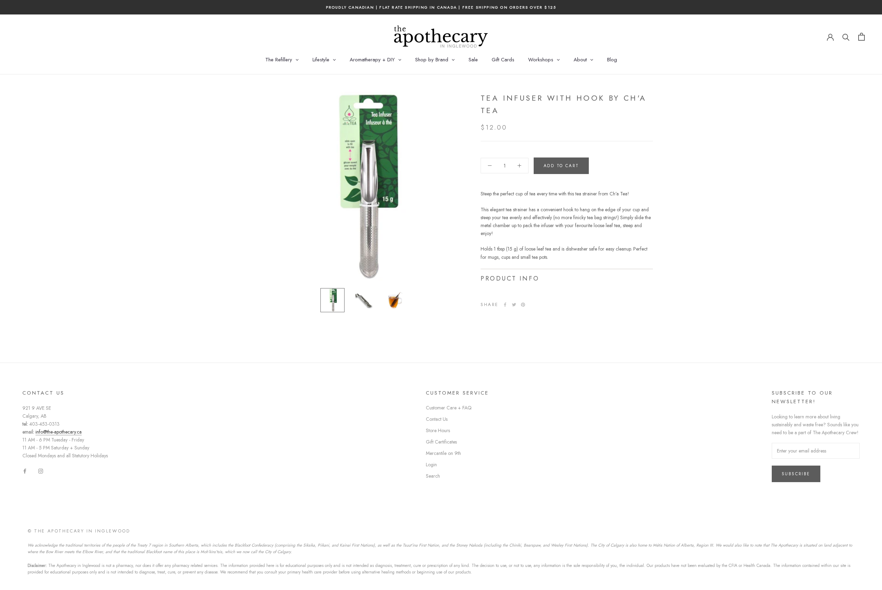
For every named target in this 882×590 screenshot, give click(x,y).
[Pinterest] (523, 305)
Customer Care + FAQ (449, 407)
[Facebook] (505, 305)
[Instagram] (40, 471)
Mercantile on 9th (443, 453)
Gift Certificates (441, 441)
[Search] (846, 36)
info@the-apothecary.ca (58, 431)
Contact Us (437, 419)
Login (431, 464)
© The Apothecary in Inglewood (79, 531)
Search (433, 475)
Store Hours (438, 430)
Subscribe (796, 474)
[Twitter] (514, 305)
